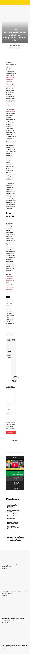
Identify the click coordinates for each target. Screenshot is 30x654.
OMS (8, 317)
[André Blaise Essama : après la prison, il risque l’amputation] (15, 634)
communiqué (9, 284)
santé (8, 331)
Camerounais (9, 276)
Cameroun (9, 299)
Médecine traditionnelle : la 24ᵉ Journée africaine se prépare (13, 512)
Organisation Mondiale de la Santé (10, 280)
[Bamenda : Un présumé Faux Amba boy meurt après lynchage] (21, 517)
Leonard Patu (16, 45)
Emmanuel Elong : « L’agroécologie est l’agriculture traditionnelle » (12, 505)
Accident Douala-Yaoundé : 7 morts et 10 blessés (13, 527)
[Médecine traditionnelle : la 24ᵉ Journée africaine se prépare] (21, 511)
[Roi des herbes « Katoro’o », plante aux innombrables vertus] (21, 522)
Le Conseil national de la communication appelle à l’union (16, 379)
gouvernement (10, 311)
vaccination (9, 335)
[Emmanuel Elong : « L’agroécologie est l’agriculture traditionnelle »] (21, 505)
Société (15, 29)
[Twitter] (13, 444)
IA (7, 313)
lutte (8, 315)
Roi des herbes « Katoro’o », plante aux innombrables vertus (12, 522)
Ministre (12, 315)
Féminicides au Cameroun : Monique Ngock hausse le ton (13, 619)
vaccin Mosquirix (10, 111)
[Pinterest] (16, 444)
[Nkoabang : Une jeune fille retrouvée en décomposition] (15, 553)
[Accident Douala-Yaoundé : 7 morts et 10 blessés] (21, 527)
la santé (11, 313)
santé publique (10, 333)
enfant (12, 288)
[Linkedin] (15, 447)
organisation (9, 289)
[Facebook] (9, 444)
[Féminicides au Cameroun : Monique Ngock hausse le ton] (15, 607)
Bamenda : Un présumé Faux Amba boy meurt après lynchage (13, 517)
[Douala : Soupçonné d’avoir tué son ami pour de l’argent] (15, 580)
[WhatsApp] (20, 444)
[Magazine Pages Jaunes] (15, 2)
